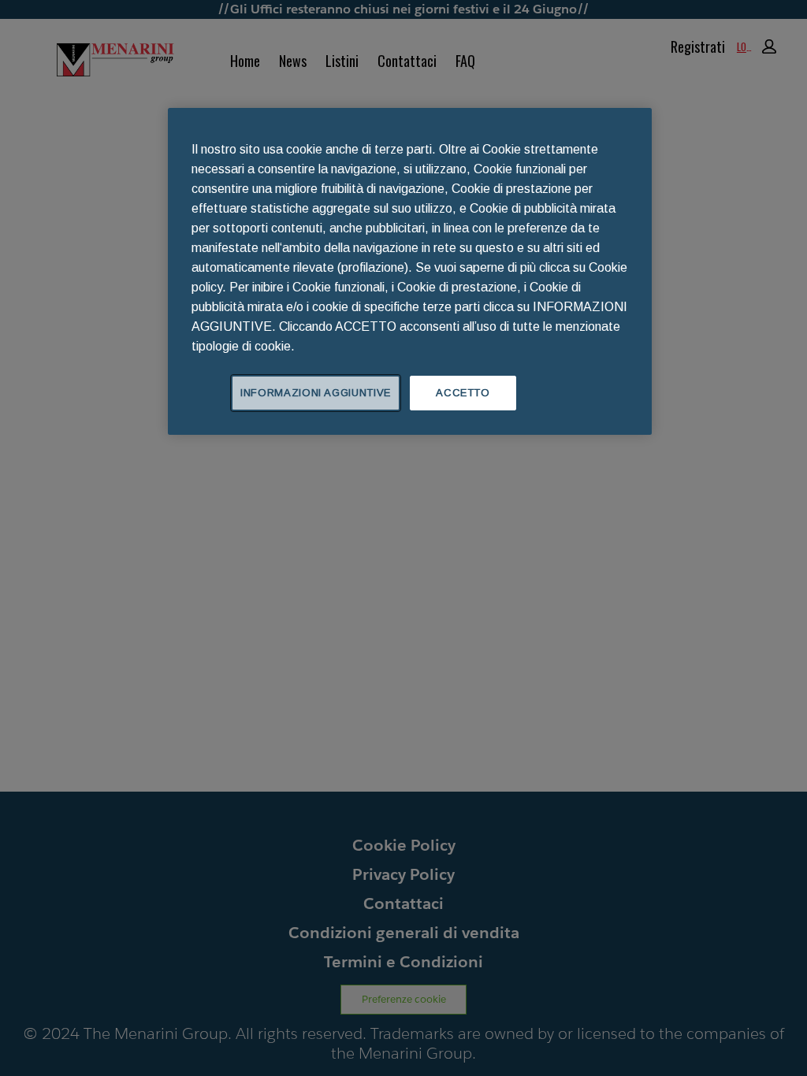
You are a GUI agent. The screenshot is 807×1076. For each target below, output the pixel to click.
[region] (410, 271)
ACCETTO (463, 393)
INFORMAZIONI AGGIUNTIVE (315, 393)
